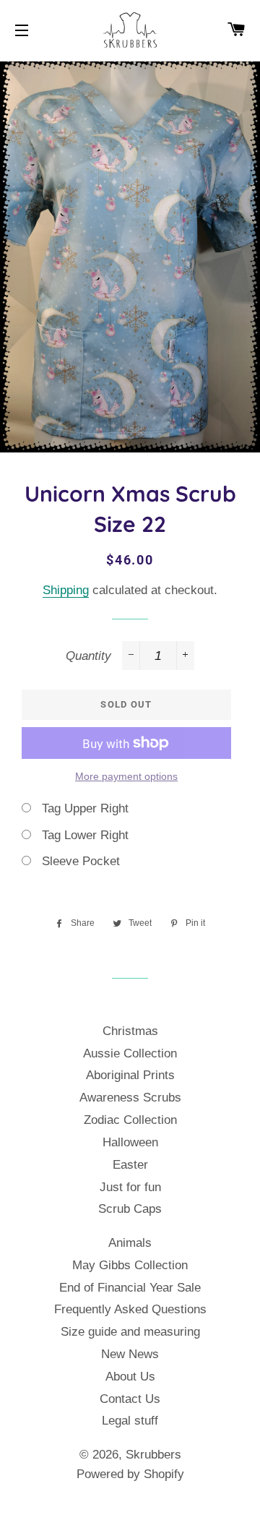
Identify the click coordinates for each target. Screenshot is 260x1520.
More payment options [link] (126, 776)
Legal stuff (130, 1420)
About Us (130, 1376)
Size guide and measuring (130, 1332)
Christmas (130, 1031)
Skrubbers (153, 1454)
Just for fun (130, 1187)
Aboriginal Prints (130, 1075)
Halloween (130, 1142)
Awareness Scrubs (130, 1097)
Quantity (88, 656)
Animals (130, 1243)
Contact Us (130, 1399)
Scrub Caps (130, 1209)
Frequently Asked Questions (130, 1309)
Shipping (66, 590)
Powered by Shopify (130, 1474)
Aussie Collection (130, 1053)
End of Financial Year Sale (130, 1287)
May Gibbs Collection (130, 1265)
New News (130, 1354)
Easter (130, 1165)
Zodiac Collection (130, 1120)
